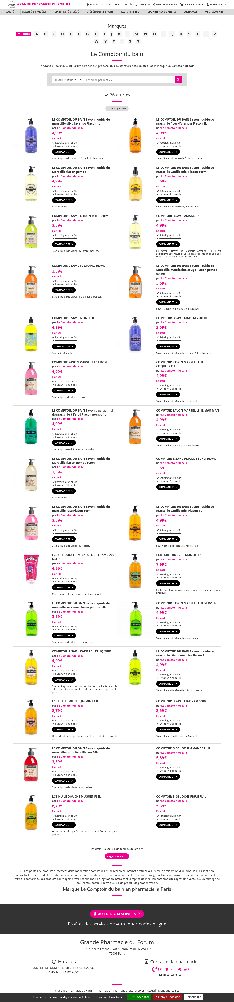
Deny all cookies (169, 997)
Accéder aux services (117, 914)
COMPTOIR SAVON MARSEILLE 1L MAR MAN (187, 410)
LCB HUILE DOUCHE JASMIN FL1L (75, 701)
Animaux (190, 12)
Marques (144, 4)
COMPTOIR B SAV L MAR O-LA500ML (182, 318)
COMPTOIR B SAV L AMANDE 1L (178, 216)
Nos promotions (100, 4)
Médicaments (214, 12)
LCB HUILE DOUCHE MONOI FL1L (179, 555)
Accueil (151, 990)
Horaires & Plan (167, 4)
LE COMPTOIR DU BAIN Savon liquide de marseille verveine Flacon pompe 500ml (81, 605)
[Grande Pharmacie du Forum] (11, 4)
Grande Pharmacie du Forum (43, 4)
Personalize (193, 997)
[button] (18, 12)
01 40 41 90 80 (173, 969)
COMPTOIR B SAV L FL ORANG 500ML (78, 266)
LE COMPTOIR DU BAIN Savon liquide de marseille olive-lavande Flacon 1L (81, 121)
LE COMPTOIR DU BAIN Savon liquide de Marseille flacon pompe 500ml (81, 461)
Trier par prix (118, 108)
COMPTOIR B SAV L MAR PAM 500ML (182, 701)
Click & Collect (193, 4)
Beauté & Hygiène (34, 12)
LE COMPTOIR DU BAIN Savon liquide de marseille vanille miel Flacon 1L (185, 509)
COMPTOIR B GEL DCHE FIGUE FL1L (181, 797)
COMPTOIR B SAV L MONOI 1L (73, 318)
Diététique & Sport (100, 12)
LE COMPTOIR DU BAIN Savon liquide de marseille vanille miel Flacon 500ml (185, 170)
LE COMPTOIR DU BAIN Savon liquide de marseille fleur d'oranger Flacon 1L (185, 121)
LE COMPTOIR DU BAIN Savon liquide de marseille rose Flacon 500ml (81, 509)
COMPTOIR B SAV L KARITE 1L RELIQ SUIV (81, 651)
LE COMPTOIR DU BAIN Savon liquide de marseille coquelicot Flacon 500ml (81, 750)
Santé (10, 12)
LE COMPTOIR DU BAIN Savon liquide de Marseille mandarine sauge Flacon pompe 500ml (186, 270)
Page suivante (115, 856)
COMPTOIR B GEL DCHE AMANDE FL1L (183, 748)
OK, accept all (140, 997)
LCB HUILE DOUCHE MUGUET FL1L (76, 797)
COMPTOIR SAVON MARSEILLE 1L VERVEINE (187, 603)
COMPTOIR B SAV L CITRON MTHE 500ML (81, 216)
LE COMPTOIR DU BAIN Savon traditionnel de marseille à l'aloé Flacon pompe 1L (82, 412)
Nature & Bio (130, 12)
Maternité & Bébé (66, 12)
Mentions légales (168, 990)
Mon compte (217, 4)
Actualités (125, 4)
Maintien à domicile (162, 12)
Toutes (25, 33)
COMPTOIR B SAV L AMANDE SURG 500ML (186, 459)
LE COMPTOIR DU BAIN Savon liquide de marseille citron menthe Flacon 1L (185, 653)
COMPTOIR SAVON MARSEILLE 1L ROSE (80, 362)
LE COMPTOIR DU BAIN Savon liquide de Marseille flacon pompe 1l (81, 170)
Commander (62, 151)
